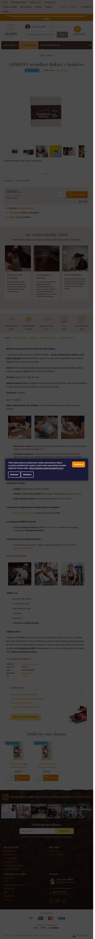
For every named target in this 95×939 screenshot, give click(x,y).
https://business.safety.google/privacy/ (46, 468)
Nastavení (14, 475)
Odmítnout (27, 475)
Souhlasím (78, 464)
